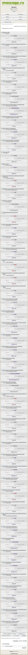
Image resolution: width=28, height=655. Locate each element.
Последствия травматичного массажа (10, 298)
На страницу (15, 640)
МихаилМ (15, 553)
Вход (14, 11)
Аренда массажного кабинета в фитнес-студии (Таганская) (14, 322)
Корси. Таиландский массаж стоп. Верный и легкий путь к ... (15, 44)
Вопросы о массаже (9, 431)
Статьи (20, 16)
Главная (7, 14)
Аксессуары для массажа (10, 70)
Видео (20, 19)
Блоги (7, 19)
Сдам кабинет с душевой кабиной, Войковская (12, 585)
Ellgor (15, 457)
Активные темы (24, 26)
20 (23, 640)
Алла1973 (15, 131)
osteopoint (13, 619)
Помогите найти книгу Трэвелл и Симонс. (11, 621)
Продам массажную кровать (8, 538)
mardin (15, 180)
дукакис (15, 577)
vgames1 (15, 59)
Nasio (15, 227)
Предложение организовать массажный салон (12, 406)
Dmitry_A (15, 349)
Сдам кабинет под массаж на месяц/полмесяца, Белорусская (15, 466)
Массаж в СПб (8, 22)
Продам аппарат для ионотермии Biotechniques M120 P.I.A (14, 550)
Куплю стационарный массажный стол (10, 224)
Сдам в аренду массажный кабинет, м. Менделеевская (13, 104)
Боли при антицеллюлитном (8, 310)
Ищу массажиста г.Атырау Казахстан (10, 92)
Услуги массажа (8, 201)
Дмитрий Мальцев (13, 114)
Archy (15, 143)
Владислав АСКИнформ (15, 373)
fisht (15, 290)
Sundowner (15, 565)
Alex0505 (15, 35)
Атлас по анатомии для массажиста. (10, 526)
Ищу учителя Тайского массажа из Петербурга (12, 562)
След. (25, 640)
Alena (15, 84)
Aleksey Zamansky (15, 385)
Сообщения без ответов (17, 26)
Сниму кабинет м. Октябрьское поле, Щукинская (12, 346)
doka (15, 518)
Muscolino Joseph (6, 32)
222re (15, 410)
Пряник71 (15, 624)
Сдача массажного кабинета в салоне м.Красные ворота (14, 248)
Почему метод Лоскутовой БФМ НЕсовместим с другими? (14, 418)
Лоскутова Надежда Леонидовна (11, 419)
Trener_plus (13, 332)
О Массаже (20, 14)
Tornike (15, 251)
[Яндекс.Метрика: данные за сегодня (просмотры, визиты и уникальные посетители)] (14, 653)
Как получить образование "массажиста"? (11, 140)
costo (15, 72)
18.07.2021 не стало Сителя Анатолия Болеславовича (13, 188)
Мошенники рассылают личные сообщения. (11, 489)
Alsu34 (15, 601)
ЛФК (6, 153)
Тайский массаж (8, 563)
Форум (7, 16)
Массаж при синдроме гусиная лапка (10, 80)
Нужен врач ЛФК (6, 152)
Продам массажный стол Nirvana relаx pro (11, 334)
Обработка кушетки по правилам (9, 430)
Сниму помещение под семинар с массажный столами (13, 454)
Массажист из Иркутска (7, 200)
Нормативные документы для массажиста (12, 117)
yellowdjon (13, 344)
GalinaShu (15, 469)
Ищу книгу (7, 33)
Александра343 (15, 541)
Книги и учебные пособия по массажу (12, 527)
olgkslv (15, 433)
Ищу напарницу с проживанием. (9, 128)
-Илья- (15, 314)
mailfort (15, 481)
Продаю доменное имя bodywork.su (10, 236)
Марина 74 (15, 445)
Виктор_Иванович (15, 96)
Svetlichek (13, 536)
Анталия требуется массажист (9, 597)
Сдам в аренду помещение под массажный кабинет (13, 370)
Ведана (15, 422)
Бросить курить (6, 163)
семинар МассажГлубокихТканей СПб (10, 212)
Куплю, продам (8, 225)
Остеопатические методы (10, 275)
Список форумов (5, 643)
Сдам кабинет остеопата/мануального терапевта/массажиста (15, 609)
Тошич (15, 589)
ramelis (15, 239)
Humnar (15, 167)
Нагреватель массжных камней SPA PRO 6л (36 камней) (14, 501)
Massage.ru (12, 651)
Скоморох (15, 155)
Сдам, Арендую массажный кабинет (11, 57)
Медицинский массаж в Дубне (9, 358)
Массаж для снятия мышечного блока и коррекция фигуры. (14, 442)
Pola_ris (15, 302)
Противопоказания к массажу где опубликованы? (13, 116)
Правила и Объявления (9, 262)
